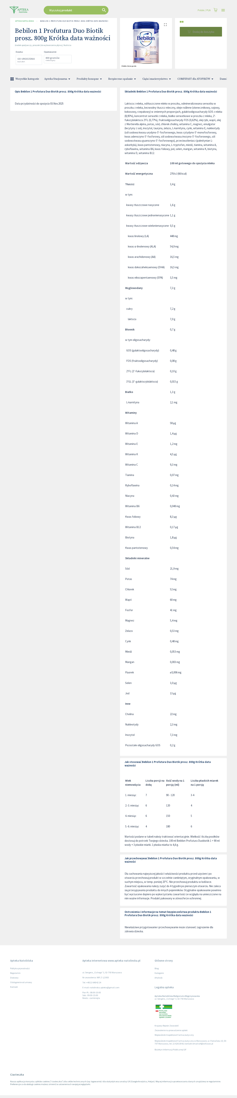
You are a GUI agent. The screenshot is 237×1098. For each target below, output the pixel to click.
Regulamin (15, 973)
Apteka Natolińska (24, 21)
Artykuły (159, 977)
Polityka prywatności (20, 968)
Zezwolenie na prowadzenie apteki (171, 1030)
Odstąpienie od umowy (21, 982)
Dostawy (14, 977)
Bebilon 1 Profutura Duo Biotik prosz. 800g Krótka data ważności (74, 21)
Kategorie (159, 973)
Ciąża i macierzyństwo (155, 79)
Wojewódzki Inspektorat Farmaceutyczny (174, 1034)
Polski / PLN (204, 10)
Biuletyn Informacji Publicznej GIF (170, 1049)
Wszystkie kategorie (27, 79)
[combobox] (95, 10)
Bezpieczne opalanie (120, 79)
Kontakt (14, 986)
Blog (157, 968)
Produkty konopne (88, 79)
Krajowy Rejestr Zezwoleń (167, 1025)
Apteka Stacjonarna (55, 79)
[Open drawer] (223, 10)
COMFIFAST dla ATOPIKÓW (193, 79)
